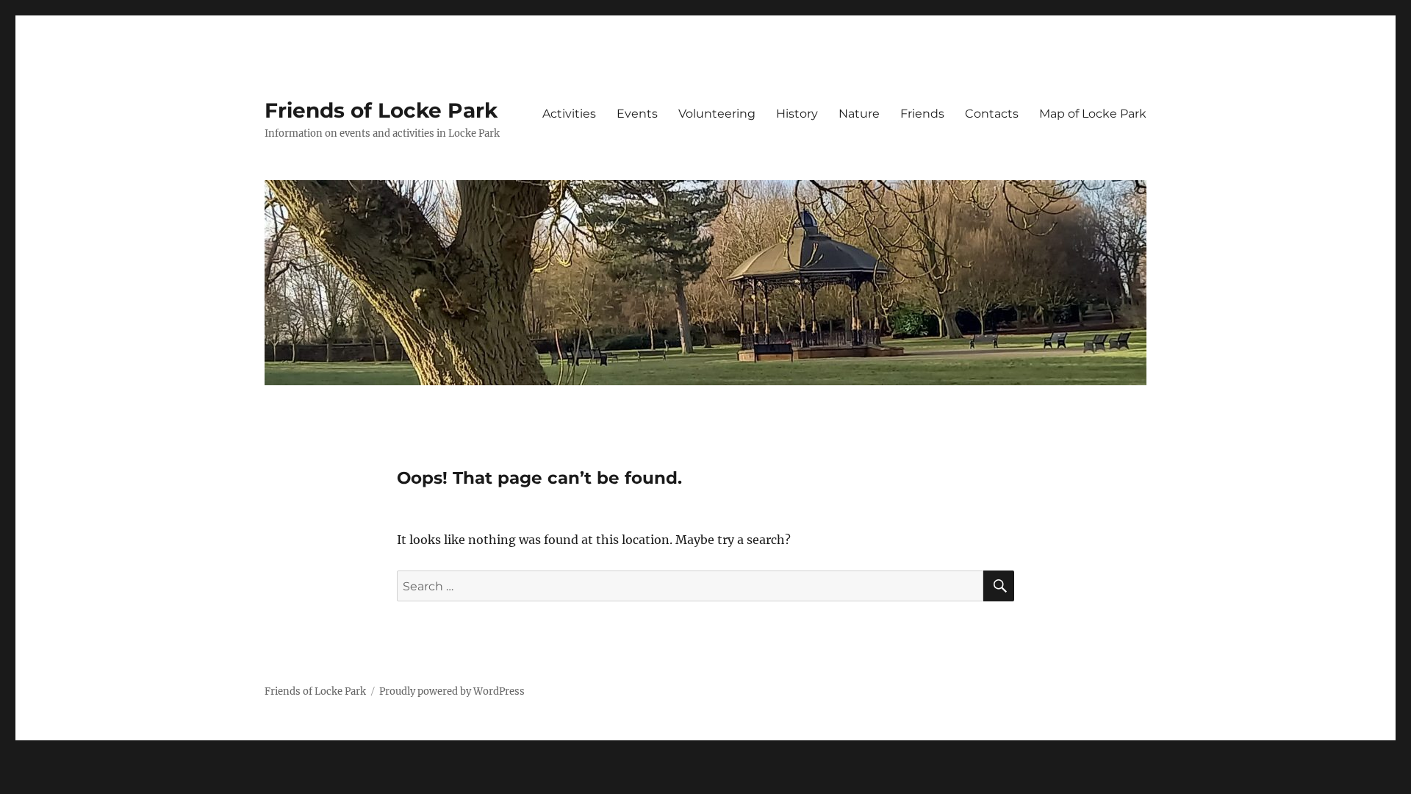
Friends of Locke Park (381, 110)
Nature (859, 114)
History (797, 114)
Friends (922, 114)
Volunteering (716, 114)
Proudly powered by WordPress (452, 691)
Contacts (992, 114)
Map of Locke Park (1092, 114)
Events (637, 114)
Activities (569, 114)
